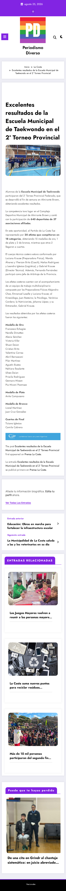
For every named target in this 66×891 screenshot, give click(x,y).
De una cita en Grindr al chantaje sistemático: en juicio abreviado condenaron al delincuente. (25, 860)
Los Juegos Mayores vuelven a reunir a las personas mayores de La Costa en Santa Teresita (30, 615)
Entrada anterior (15, 518)
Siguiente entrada (16, 535)
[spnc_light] (61, 37)
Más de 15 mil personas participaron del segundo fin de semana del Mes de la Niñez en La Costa (29, 756)
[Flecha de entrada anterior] (58, 524)
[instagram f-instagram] (33, 11)
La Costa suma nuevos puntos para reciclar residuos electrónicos (29, 685)
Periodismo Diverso (33, 50)
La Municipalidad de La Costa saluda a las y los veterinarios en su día (30, 542)
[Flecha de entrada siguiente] (58, 542)
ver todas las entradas (18, 503)
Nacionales (30, 884)
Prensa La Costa (33, 454)
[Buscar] (54, 37)
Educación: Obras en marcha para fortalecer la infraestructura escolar (30, 526)
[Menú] (4, 36)
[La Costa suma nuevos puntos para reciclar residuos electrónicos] (33, 658)
